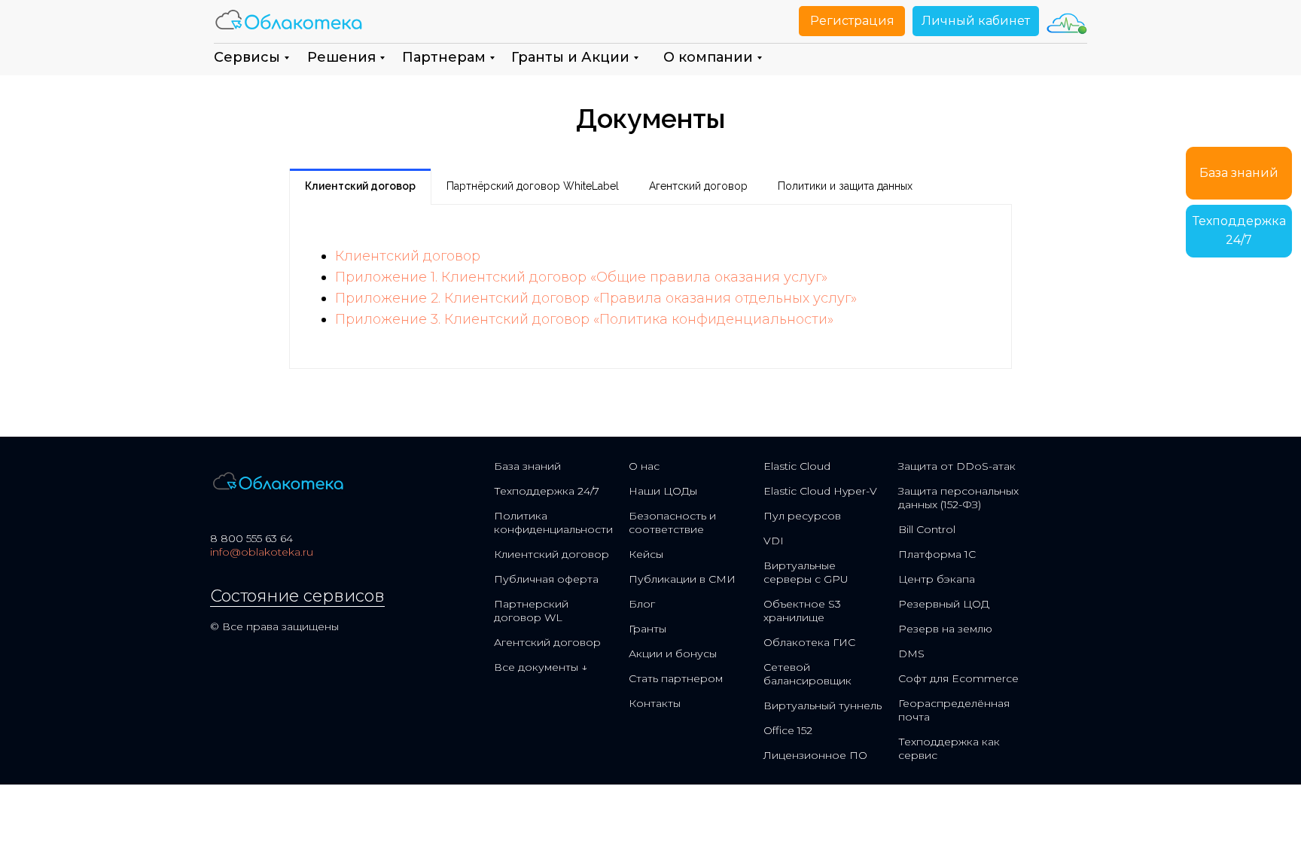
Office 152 (787, 730)
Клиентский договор (407, 256)
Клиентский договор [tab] (360, 186)
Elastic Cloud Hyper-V (820, 491)
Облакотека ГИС (809, 642)
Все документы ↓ (540, 667)
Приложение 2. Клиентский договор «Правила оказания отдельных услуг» (596, 298)
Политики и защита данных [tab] (845, 186)
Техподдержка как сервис (949, 748)
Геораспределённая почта (954, 710)
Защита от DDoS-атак (957, 466)
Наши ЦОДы (663, 491)
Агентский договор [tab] (698, 186)
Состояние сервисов (297, 596)
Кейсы (646, 554)
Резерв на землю (945, 628)
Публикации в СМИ (682, 579)
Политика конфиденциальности (553, 522)
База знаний (527, 466)
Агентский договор (547, 642)
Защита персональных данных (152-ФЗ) (958, 497)
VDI (773, 540)
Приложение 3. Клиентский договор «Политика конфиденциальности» (584, 319)
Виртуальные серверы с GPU (806, 572)
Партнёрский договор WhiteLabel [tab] (532, 186)
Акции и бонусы (673, 653)
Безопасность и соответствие (672, 522)
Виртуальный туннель (822, 705)
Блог (642, 604)
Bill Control (926, 529)
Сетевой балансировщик (807, 673)
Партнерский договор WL (531, 610)
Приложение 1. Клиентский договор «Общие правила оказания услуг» (581, 277)
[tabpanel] (650, 286)
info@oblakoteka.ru (261, 552)
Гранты (647, 628)
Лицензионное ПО (815, 755)
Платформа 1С (937, 554)
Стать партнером (676, 678)
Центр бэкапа (936, 579)
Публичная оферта (546, 579)
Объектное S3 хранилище (802, 610)
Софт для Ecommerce (958, 678)
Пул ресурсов (802, 516)
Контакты (655, 703)
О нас (644, 466)
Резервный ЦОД (943, 604)
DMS (911, 653)
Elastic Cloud (796, 466)
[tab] (943, 186)
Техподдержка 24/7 (546, 491)
